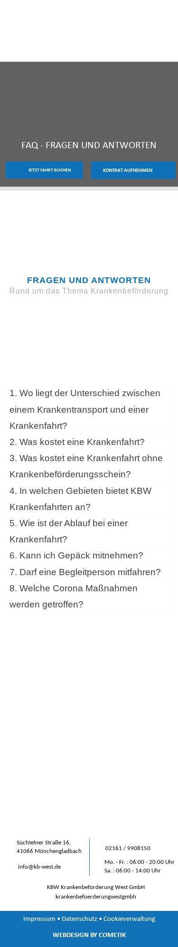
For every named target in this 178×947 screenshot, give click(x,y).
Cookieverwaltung (129, 918)
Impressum (39, 918)
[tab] (89, 409)
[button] (161, 40)
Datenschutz (79, 918)
